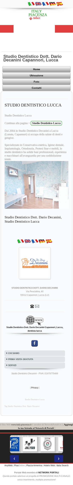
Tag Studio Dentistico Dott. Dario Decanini (22, 406)
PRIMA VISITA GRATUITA (20, 359)
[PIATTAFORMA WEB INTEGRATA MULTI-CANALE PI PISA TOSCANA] (48, 444)
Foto (36, 81)
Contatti (36, 87)
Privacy (34, 387)
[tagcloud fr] (45, 4)
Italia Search (63, 465)
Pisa (16, 465)
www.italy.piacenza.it (21, 424)
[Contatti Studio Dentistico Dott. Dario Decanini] (34, 306)
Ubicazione (36, 75)
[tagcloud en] (38, 4)
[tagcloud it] (31, 4)
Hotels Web (49, 465)
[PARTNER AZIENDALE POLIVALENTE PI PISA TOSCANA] (12, 444)
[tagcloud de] (52, 4)
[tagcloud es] (59, 4)
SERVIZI (12, 365)
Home (36, 69)
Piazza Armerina (34, 465)
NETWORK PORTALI (48, 472)
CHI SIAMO (13, 353)
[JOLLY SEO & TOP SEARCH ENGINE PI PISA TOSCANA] (30, 444)
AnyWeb (8, 465)
